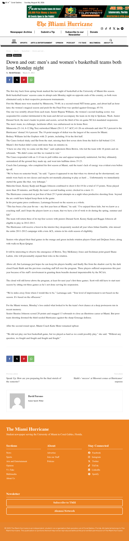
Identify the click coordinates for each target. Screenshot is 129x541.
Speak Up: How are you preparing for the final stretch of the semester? (33, 380)
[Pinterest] (24, 80)
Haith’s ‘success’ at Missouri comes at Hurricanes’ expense (98, 380)
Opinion (10, 465)
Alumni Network (64, 511)
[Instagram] (102, 29)
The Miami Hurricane (27, 429)
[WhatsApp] (31, 80)
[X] (17, 80)
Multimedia (11, 473)
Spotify (95, 473)
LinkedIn (95, 469)
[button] (110, 40)
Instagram (96, 456)
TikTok (94, 465)
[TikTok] (106, 29)
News (8, 452)
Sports (16, 51)
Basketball (25, 51)
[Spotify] (122, 29)
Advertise (51, 452)
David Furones (14, 73)
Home (8, 51)
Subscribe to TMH (64, 502)
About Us (10, 478)
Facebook (96, 452)
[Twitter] (114, 29)
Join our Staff (53, 456)
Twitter (95, 461)
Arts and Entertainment (16, 461)
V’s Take (10, 469)
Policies (50, 461)
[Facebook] (110, 29)
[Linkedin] (118, 29)
